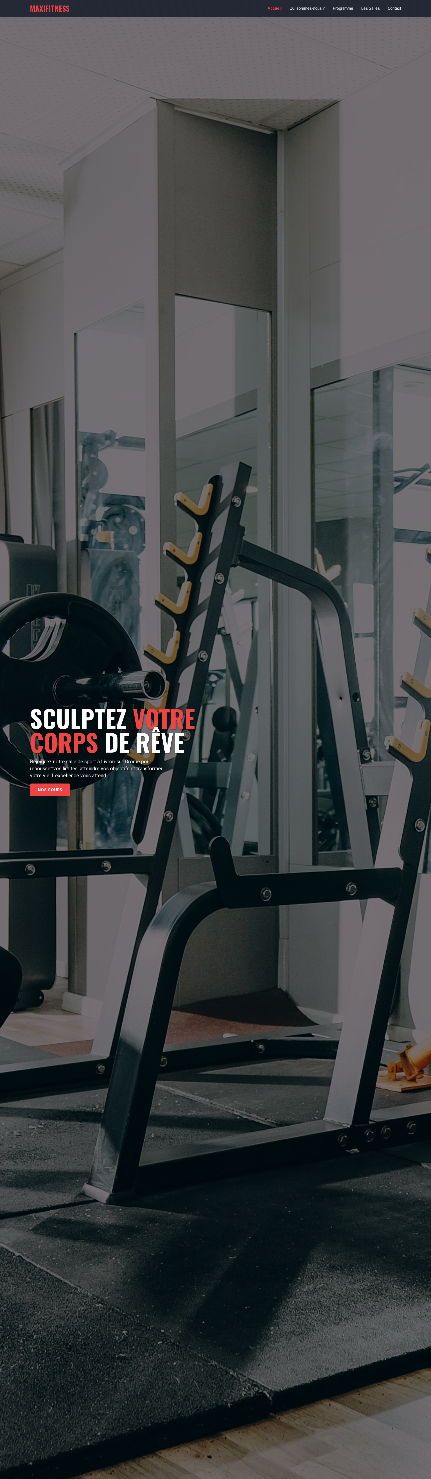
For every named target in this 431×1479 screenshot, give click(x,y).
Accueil (275, 8)
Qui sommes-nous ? (307, 8)
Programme (343, 8)
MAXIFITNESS (50, 8)
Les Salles (370, 8)
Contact (394, 8)
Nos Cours (50, 790)
